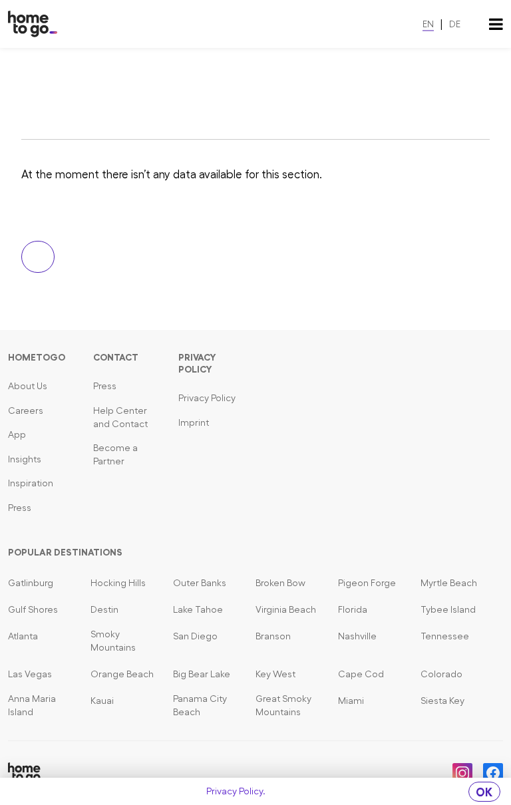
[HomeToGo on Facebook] (493, 772)
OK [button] (484, 792)
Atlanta (23, 636)
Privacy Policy (207, 398)
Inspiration (30, 483)
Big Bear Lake (201, 674)
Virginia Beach (286, 609)
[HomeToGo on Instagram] (462, 772)
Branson (273, 636)
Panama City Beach (200, 705)
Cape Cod (361, 674)
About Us (27, 386)
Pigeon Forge (367, 582)
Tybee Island (448, 609)
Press (19, 507)
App (17, 434)
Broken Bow (280, 582)
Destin (104, 609)
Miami (351, 700)
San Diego (195, 636)
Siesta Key (442, 700)
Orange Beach (122, 674)
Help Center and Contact (120, 417)
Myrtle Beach (449, 582)
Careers (25, 410)
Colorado (441, 674)
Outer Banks (199, 582)
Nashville (357, 636)
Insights (24, 459)
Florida (352, 609)
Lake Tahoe (198, 609)
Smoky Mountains (113, 641)
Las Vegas (30, 674)
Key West (275, 674)
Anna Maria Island (32, 705)
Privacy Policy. (235, 791)
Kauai (102, 700)
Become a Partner (115, 454)
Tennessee (445, 636)
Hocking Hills (118, 582)
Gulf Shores (33, 609)
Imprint (193, 422)
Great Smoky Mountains (283, 705)
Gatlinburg (30, 582)
